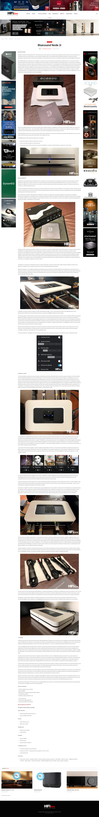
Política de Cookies (53, 811)
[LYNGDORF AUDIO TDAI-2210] (82, 780)
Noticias (28, 13)
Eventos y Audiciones (42, 13)
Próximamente (55, 13)
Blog (49, 13)
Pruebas (33, 13)
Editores (76, 13)
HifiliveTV (62, 13)
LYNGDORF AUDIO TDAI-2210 (73, 790)
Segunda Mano (69, 13)
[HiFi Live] (13, 13)
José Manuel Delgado (46, 48)
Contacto (59, 811)
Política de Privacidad (46, 811)
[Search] (96, 13)
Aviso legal (40, 811)
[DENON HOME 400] (49, 780)
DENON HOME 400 (38, 790)
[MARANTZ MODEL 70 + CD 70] (16, 780)
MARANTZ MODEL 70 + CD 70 (7, 790)
